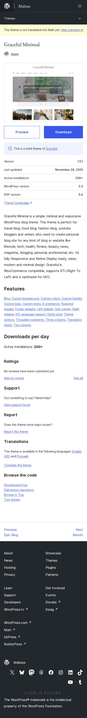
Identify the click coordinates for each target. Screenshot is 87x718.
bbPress (12, 637)
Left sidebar (45, 309)
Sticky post (54, 314)
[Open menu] (80, 6)
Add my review (14, 378)
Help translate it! (72, 30)
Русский (22, 456)
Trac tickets (12, 499)
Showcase (53, 553)
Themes (9, 18)
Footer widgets (25, 309)
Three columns (56, 319)
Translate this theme (17, 465)
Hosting (10, 567)
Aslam (15, 54)
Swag (52, 609)
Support (10, 595)
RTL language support (31, 314)
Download (63, 132)
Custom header (72, 298)
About (8, 553)
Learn (8, 588)
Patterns (52, 575)
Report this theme (16, 431)
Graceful (51, 148)
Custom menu (32, 303)
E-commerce (50, 303)
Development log (15, 485)
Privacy (9, 575)
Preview (22, 132)
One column (63, 309)
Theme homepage (16, 203)
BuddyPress (15, 644)
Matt (9, 630)
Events (51, 595)
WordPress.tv (16, 609)
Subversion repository (19, 490)
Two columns (22, 325)
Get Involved (55, 588)
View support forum (17, 404)
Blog (7, 298)
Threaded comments (30, 319)
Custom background (25, 298)
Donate (53, 602)
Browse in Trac (14, 494)
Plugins (51, 567)
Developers (12, 602)
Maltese (19, 662)
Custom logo (12, 303)
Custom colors (50, 298)
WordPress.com (18, 623)
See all (78, 378)
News (8, 560)
